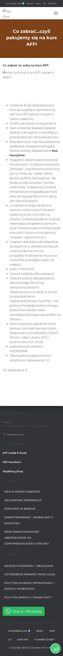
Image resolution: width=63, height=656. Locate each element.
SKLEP (30, 3)
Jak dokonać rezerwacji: (23, 500)
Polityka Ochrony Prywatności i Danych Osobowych (29, 586)
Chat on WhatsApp (27, 611)
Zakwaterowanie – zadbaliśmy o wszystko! (28, 520)
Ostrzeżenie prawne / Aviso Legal (29, 574)
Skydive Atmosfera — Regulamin (28, 565)
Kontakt (52, 3)
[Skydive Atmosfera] (8, 13)
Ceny (38, 3)
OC (44, 3)
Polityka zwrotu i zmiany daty (27, 597)
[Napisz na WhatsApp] (55, 648)
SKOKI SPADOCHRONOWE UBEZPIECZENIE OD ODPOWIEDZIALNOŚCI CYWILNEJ (26, 537)
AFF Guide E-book (14, 453)
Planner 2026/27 (45, 639)
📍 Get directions (13, 434)
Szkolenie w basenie (19, 508)
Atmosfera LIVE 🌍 (15, 3)
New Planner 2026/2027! (22, 491)
